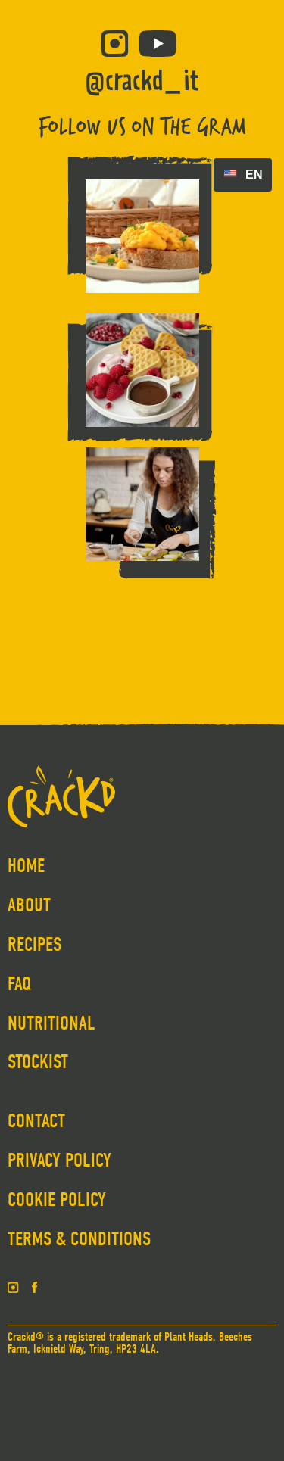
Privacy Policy (59, 1160)
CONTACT (36, 1121)
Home (26, 866)
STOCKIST (38, 1062)
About (29, 905)
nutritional (51, 1023)
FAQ (20, 984)
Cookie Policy (57, 1199)
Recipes (34, 944)
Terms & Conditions (79, 1239)
